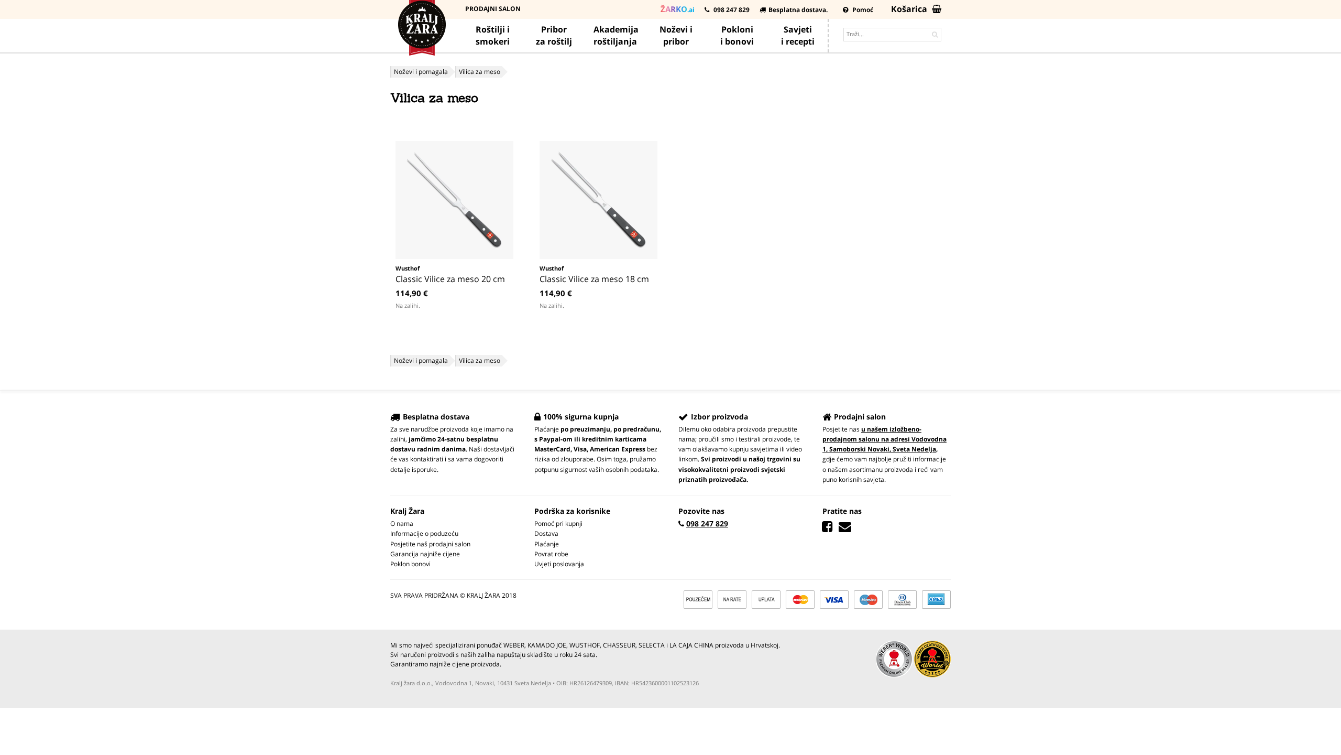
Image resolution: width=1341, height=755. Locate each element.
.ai (678, 9)
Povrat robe (551, 553)
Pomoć (862, 9)
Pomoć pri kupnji (558, 523)
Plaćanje (546, 544)
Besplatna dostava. (798, 9)
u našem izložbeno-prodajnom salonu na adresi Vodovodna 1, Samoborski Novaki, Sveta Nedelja (884, 439)
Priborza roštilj (554, 35)
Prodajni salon (493, 8)
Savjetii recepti (798, 35)
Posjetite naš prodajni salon (430, 544)
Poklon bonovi (410, 563)
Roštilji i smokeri (493, 35)
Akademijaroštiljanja (616, 35)
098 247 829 (731, 9)
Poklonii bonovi (737, 35)
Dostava (546, 533)
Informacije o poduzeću (424, 533)
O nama (401, 523)
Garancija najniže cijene (425, 553)
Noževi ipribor (676, 35)
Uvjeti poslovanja (559, 563)
